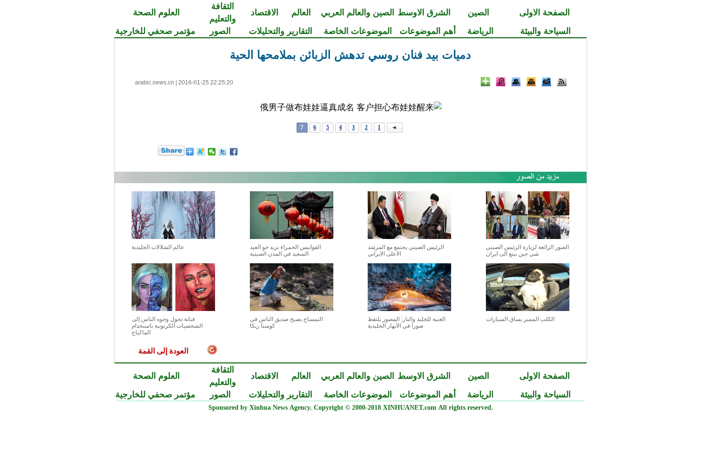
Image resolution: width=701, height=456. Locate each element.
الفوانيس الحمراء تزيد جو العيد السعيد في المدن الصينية (285, 250)
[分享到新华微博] (201, 151)
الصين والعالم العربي (357, 12)
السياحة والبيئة (545, 31)
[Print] (531, 81)
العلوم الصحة (156, 12)
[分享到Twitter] (223, 151)
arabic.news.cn (154, 82)
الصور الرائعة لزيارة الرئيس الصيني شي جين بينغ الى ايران (527, 250)
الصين (478, 12)
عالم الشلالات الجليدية (158, 247)
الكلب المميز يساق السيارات (520, 319)
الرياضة (480, 31)
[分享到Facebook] (234, 151)
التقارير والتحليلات (280, 31)
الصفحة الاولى (544, 12)
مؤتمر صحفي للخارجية (155, 31)
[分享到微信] (212, 151)
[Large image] (500, 81)
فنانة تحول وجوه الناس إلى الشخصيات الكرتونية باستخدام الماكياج (167, 326)
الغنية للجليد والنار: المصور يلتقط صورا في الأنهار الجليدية (406, 322)
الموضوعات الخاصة (358, 31)
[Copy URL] (516, 81)
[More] (485, 81)
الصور (220, 31)
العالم (301, 12)
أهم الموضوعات (428, 31)
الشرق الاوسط (424, 12)
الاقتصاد (264, 12)
